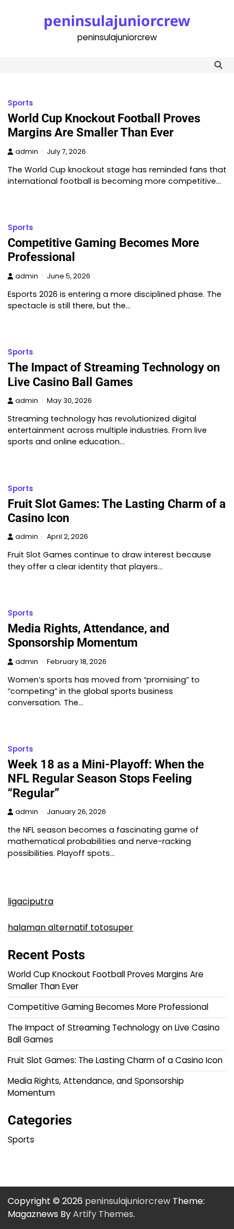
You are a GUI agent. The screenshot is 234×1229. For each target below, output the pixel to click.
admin (26, 151)
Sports (20, 103)
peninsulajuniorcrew (117, 20)
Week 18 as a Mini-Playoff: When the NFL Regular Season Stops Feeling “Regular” (106, 779)
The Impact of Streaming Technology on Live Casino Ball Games (114, 374)
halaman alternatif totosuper (70, 927)
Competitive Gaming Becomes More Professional (108, 1007)
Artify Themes (103, 1214)
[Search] (218, 65)
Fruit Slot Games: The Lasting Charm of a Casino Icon (115, 1060)
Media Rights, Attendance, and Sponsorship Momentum (88, 635)
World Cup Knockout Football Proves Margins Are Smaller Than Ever (104, 125)
